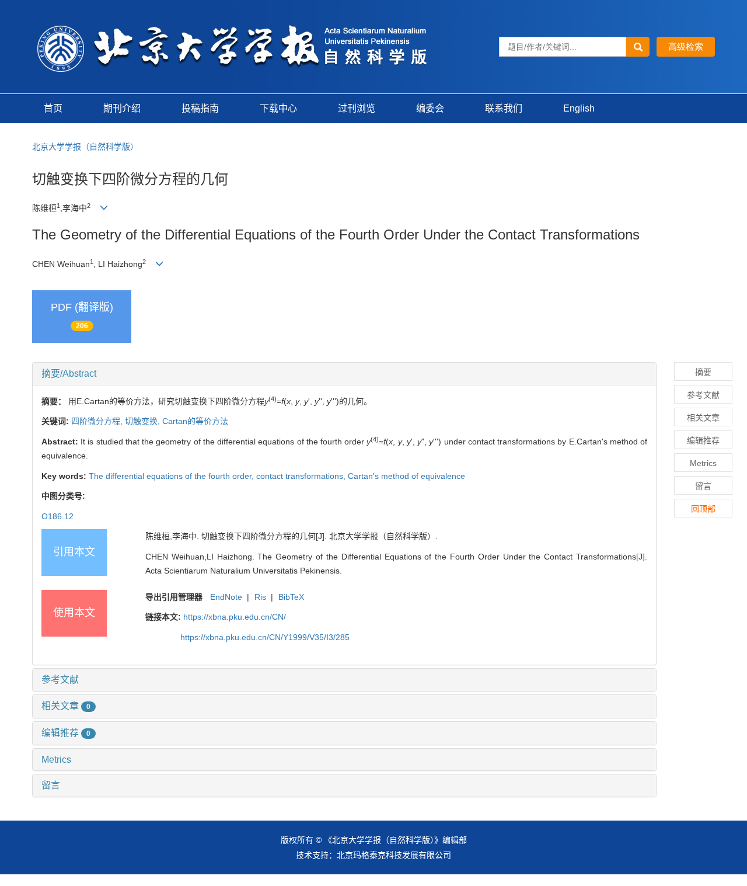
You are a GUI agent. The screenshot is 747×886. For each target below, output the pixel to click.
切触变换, (143, 421)
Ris (260, 597)
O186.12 (57, 516)
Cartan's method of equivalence (406, 476)
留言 (50, 785)
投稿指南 (200, 108)
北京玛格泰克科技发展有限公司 (394, 855)
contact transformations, (302, 476)
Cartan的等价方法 (195, 421)
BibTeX (291, 597)
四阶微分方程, (98, 421)
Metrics (56, 760)
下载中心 (278, 108)
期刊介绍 (122, 108)
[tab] (344, 374)
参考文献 (60, 680)
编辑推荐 (65, 733)
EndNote (226, 597)
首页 (53, 108)
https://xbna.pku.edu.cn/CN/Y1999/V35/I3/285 (265, 637)
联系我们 (503, 108)
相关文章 (65, 706)
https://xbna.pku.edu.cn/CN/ (234, 616)
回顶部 (703, 508)
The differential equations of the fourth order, (172, 476)
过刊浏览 (356, 108)
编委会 (430, 108)
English (579, 108)
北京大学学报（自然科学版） (85, 146)
